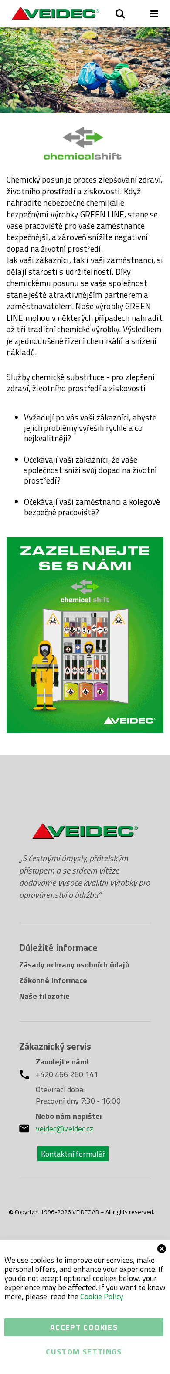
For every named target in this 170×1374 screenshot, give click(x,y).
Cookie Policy (101, 1296)
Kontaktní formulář (73, 1154)
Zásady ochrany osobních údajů (74, 964)
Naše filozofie (44, 996)
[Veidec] (55, 13)
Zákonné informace (53, 980)
